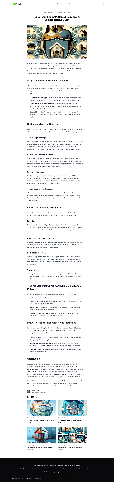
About (71, 4)
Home (52, 4)
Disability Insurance (93, 469)
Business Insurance (69, 469)
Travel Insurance (81, 469)
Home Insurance (56, 12)
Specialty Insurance (59, 472)
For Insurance (61, 4)
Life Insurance (36, 469)
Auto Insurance (46, 469)
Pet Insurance (48, 472)
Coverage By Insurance (41, 465)
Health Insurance (25, 469)
